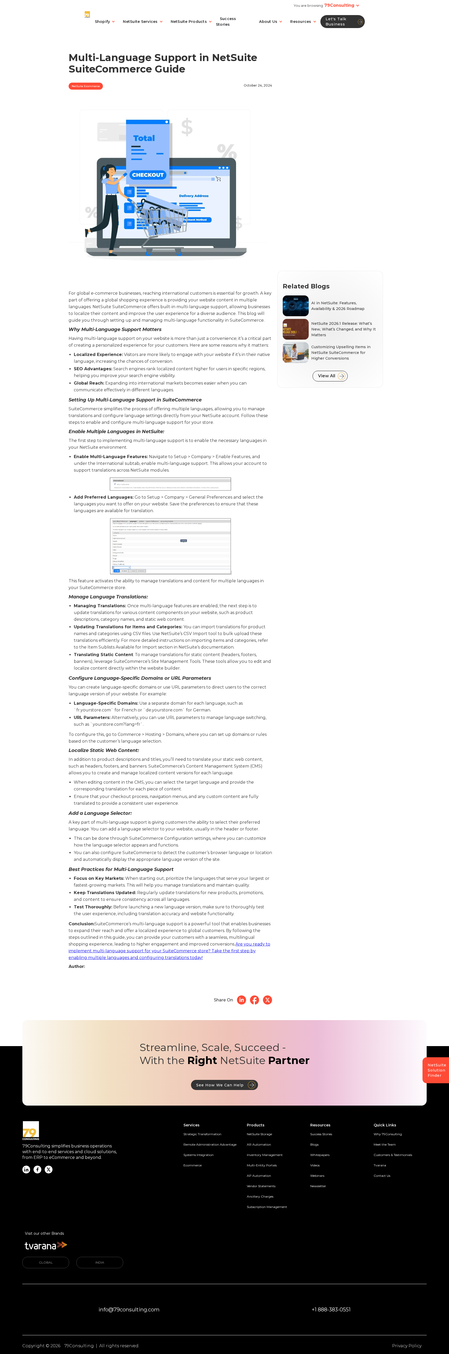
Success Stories (226, 21)
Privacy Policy (406, 1345)
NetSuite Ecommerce (86, 86)
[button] (344, 5)
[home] (87, 21)
